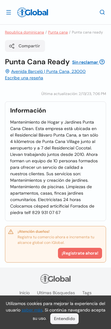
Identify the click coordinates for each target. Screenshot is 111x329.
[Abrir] (8, 12)
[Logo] (32, 12)
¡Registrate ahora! (80, 253)
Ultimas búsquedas (56, 292)
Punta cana (58, 32)
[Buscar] (102, 12)
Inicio (24, 292)
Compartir (29, 46)
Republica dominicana (24, 32)
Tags (87, 292)
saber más (32, 310)
